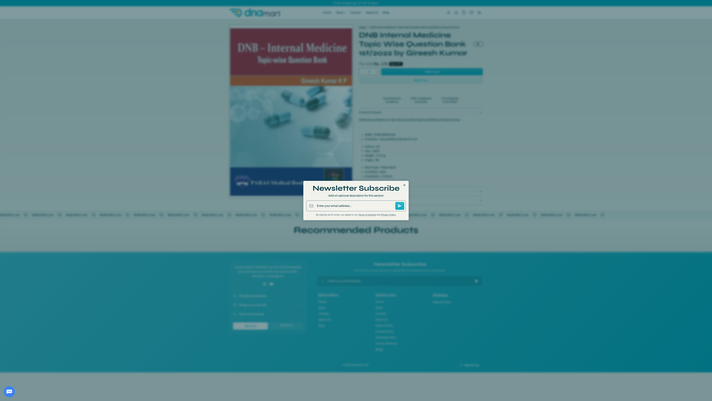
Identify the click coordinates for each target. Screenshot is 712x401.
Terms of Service (367, 214)
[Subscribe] (399, 206)
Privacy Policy (388, 214)
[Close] (404, 185)
